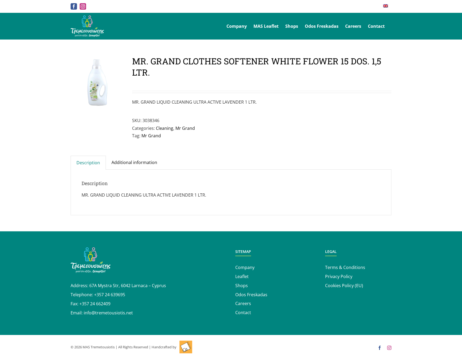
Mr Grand (185, 128)
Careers (243, 303)
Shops (241, 285)
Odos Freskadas (251, 295)
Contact (243, 312)
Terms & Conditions (345, 267)
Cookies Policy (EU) (344, 285)
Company (245, 267)
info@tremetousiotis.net (108, 313)
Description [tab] (88, 163)
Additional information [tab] (134, 162)
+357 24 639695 (109, 295)
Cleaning (164, 128)
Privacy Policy (338, 276)
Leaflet (242, 276)
